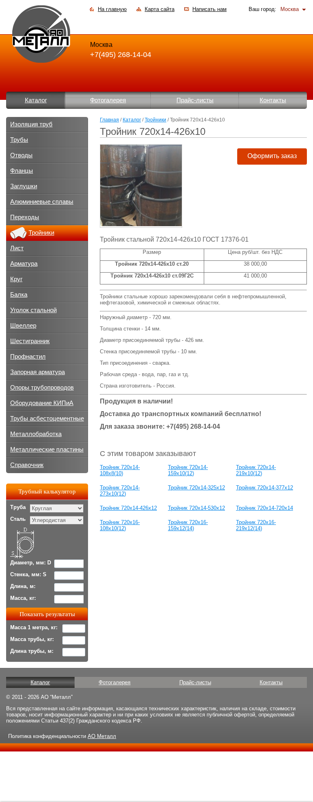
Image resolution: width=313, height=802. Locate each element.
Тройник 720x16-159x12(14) (188, 525)
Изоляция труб (31, 124)
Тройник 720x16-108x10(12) (120, 525)
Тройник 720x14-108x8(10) (120, 470)
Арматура (23, 263)
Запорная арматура (37, 372)
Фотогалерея (108, 100)
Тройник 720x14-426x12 (128, 508)
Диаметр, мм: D (30, 563)
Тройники (155, 120)
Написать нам (209, 9)
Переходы (24, 217)
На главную (112, 9)
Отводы (21, 155)
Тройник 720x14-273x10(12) (120, 491)
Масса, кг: (23, 598)
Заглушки (23, 186)
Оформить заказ (272, 155)
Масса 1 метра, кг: (33, 627)
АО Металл (102, 736)
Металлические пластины (47, 449)
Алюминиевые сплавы (41, 201)
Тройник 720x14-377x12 (264, 488)
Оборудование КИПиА (41, 403)
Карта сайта (159, 9)
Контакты (273, 100)
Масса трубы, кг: (32, 639)
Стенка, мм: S (28, 574)
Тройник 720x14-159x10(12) (188, 470)
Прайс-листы (195, 100)
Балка (18, 294)
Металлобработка (36, 434)
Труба (18, 507)
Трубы (19, 140)
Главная (109, 120)
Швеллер (23, 325)
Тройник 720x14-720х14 (264, 508)
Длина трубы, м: (31, 651)
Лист (17, 248)
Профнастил (28, 356)
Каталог (36, 100)
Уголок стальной (33, 310)
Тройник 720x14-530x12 (196, 508)
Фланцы (21, 170)
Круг (16, 279)
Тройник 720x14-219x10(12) (256, 470)
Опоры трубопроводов (42, 387)
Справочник (27, 465)
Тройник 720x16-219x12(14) (256, 525)
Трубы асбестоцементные (47, 418)
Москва (289, 9)
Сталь (18, 519)
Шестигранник (30, 341)
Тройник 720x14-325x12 (196, 488)
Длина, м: (22, 586)
